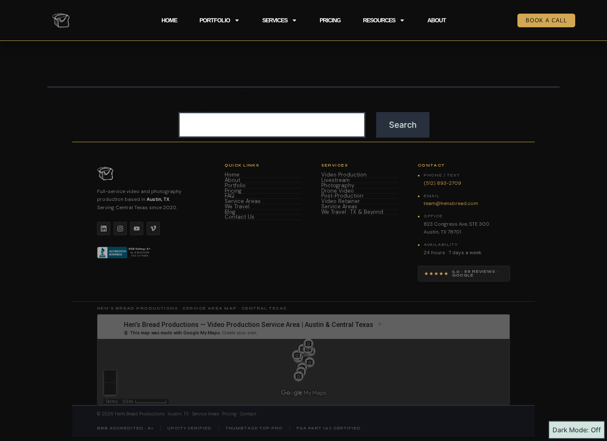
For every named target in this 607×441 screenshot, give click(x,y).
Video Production (344, 175)
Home (169, 20)
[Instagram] (120, 228)
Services (274, 20)
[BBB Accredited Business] (124, 252)
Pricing (330, 20)
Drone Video (337, 191)
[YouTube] (136, 228)
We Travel (237, 207)
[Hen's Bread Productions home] (151, 173)
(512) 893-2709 (442, 183)
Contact (248, 414)
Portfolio (214, 20)
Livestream (335, 180)
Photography (337, 185)
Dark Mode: (570, 430)
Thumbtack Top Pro (254, 428)
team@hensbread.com (451, 203)
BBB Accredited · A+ (125, 428)
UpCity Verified (189, 428)
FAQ (230, 196)
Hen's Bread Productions (139, 414)
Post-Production (342, 196)
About (436, 20)
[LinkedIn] (103, 228)
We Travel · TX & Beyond (352, 212)
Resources (379, 20)
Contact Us (239, 217)
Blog (230, 212)
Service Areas (243, 201)
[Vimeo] (153, 228)
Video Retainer (340, 201)
